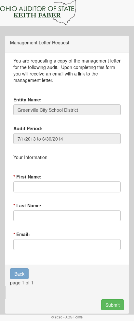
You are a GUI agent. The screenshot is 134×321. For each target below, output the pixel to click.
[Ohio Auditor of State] (38, 12)
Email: (23, 234)
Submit (112, 305)
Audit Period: (28, 128)
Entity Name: (27, 99)
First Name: (29, 176)
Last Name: (28, 205)
